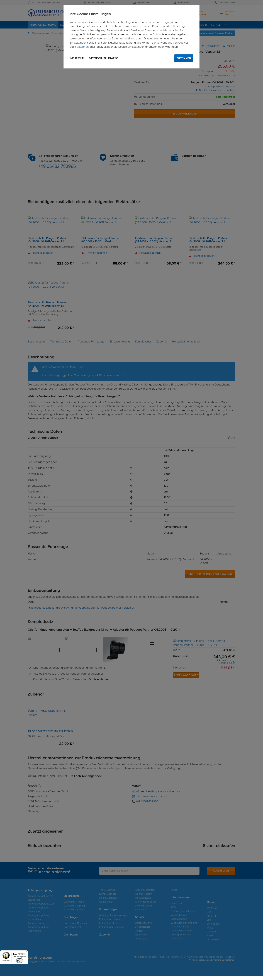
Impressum (77, 58)
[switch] (19, 960)
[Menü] (26, 952)
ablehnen (83, 47)
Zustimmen (184, 58)
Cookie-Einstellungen (131, 47)
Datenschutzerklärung (122, 42)
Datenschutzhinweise (103, 58)
